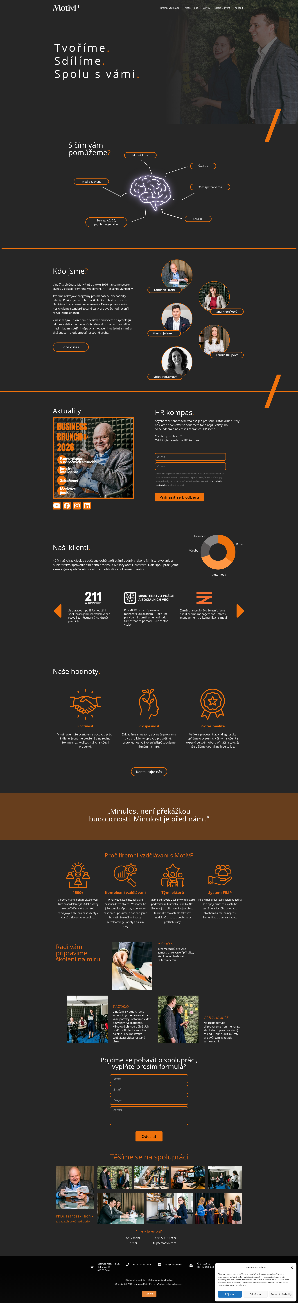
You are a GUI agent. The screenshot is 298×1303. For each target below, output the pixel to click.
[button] (291, 1267)
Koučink (198, 219)
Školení (203, 166)
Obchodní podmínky (136, 1280)
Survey (206, 7)
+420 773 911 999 (142, 1264)
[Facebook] (67, 505)
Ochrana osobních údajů (160, 1280)
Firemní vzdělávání (170, 7)
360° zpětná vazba (210, 187)
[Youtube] (57, 505)
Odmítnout (256, 1294)
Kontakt (239, 7)
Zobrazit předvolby (281, 1294)
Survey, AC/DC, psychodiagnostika (106, 222)
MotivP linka (191, 7)
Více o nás (71, 347)
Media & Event (222, 7)
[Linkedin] (87, 505)
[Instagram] (77, 505)
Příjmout (230, 1294)
